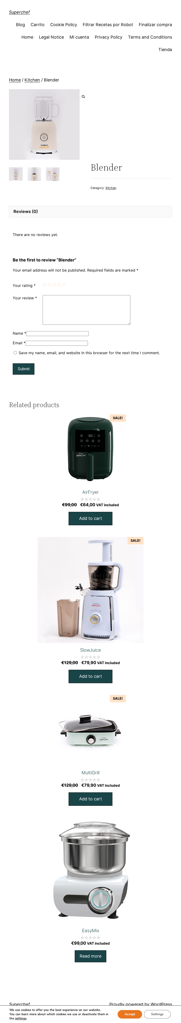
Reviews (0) (25, 211)
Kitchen (32, 79)
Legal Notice (51, 37)
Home (27, 37)
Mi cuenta (79, 37)
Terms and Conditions (150, 37)
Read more (90, 956)
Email (19, 343)
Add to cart (90, 518)
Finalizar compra (155, 24)
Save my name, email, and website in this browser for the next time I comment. (89, 352)
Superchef (19, 12)
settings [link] (20, 1018)
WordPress (161, 1004)
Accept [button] (130, 1014)
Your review (25, 298)
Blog (20, 24)
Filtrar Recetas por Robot (108, 24)
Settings (157, 1014)
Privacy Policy (108, 37)
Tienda (165, 49)
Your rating (24, 285)
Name (19, 333)
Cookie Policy (63, 24)
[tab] (90, 211)
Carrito (38, 24)
